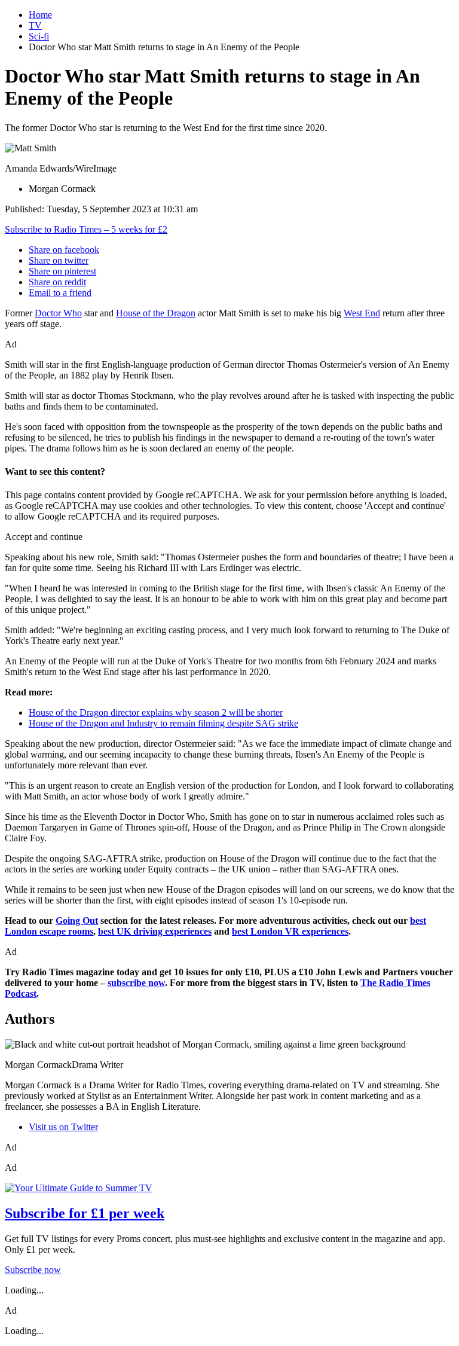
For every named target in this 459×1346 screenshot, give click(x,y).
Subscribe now (33, 1270)
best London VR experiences (290, 931)
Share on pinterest (62, 271)
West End (362, 313)
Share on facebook (64, 250)
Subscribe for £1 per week (84, 1213)
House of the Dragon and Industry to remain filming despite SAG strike (163, 723)
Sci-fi (39, 36)
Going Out (77, 920)
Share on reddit (57, 282)
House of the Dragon (155, 313)
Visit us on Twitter (63, 1127)
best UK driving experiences (155, 931)
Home (40, 15)
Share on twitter (58, 260)
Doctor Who (58, 313)
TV (35, 25)
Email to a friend (60, 293)
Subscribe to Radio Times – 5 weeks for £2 (86, 229)
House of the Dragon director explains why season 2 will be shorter (156, 712)
